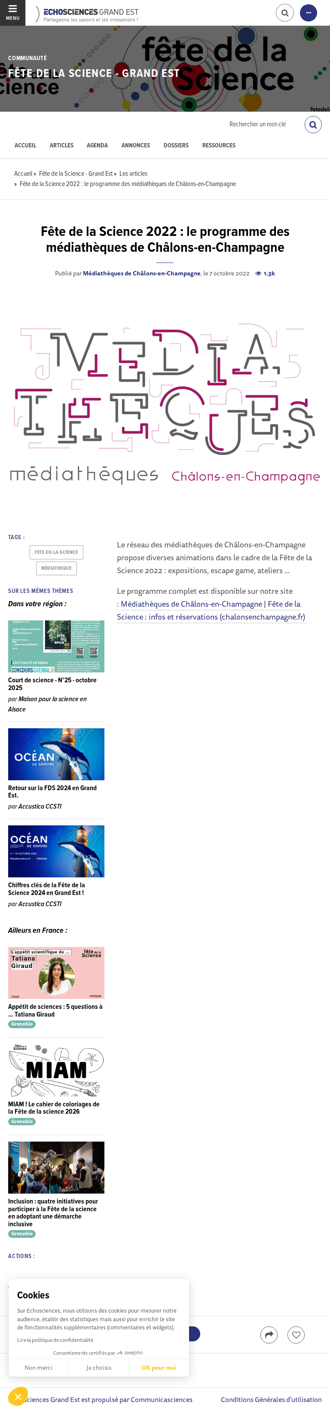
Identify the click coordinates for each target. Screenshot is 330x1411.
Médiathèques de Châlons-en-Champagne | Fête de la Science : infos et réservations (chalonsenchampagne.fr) (211, 610)
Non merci (38, 1367)
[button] (18, 1396)
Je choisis (98, 1367)
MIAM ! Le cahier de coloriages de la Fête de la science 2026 (54, 1108)
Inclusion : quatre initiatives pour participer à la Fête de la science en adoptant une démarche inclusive (53, 1213)
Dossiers (176, 146)
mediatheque (56, 568)
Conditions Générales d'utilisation (271, 1399)
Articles (61, 146)
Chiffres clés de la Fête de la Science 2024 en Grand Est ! (46, 889)
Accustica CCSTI (39, 806)
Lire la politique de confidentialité (55, 1340)
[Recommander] (296, 1335)
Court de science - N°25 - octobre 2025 (52, 684)
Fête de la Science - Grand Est (94, 74)
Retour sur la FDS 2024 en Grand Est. (52, 792)
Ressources (218, 146)
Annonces (136, 146)
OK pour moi (159, 1367)
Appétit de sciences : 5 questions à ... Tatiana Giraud (55, 1010)
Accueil (25, 146)
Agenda (97, 146)
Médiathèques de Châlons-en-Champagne (142, 273)
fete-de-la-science (56, 553)
